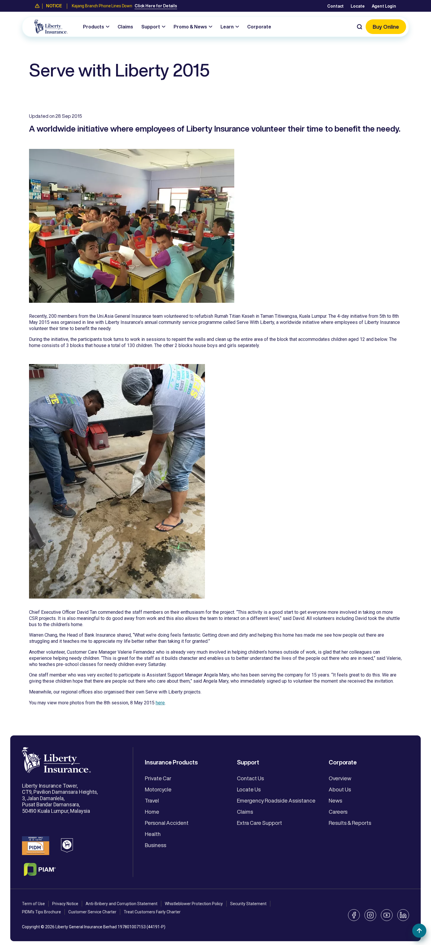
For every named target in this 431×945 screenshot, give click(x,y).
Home (152, 811)
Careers (338, 811)
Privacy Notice (65, 903)
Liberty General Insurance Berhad (86, 926)
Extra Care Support (259, 822)
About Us (340, 789)
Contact (335, 6)
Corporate (259, 26)
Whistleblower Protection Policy (194, 903)
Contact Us (250, 778)
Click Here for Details (156, 6)
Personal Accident (167, 822)
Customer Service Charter (92, 912)
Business (155, 845)
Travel (152, 800)
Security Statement (248, 903)
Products (93, 26)
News (335, 800)
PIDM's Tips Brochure (41, 912)
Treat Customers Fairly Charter (152, 912)
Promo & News (190, 26)
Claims (125, 26)
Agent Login (384, 6)
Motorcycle (158, 789)
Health (153, 834)
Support (150, 26)
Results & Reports (350, 822)
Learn (227, 26)
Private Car (158, 778)
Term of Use (33, 903)
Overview (340, 778)
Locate (357, 6)
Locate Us (249, 789)
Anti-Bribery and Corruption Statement (121, 903)
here (160, 703)
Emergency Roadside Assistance (276, 800)
